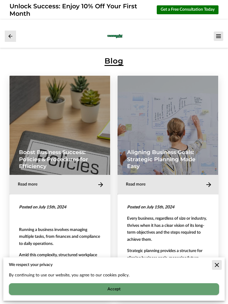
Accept (114, 289)
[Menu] (218, 36)
